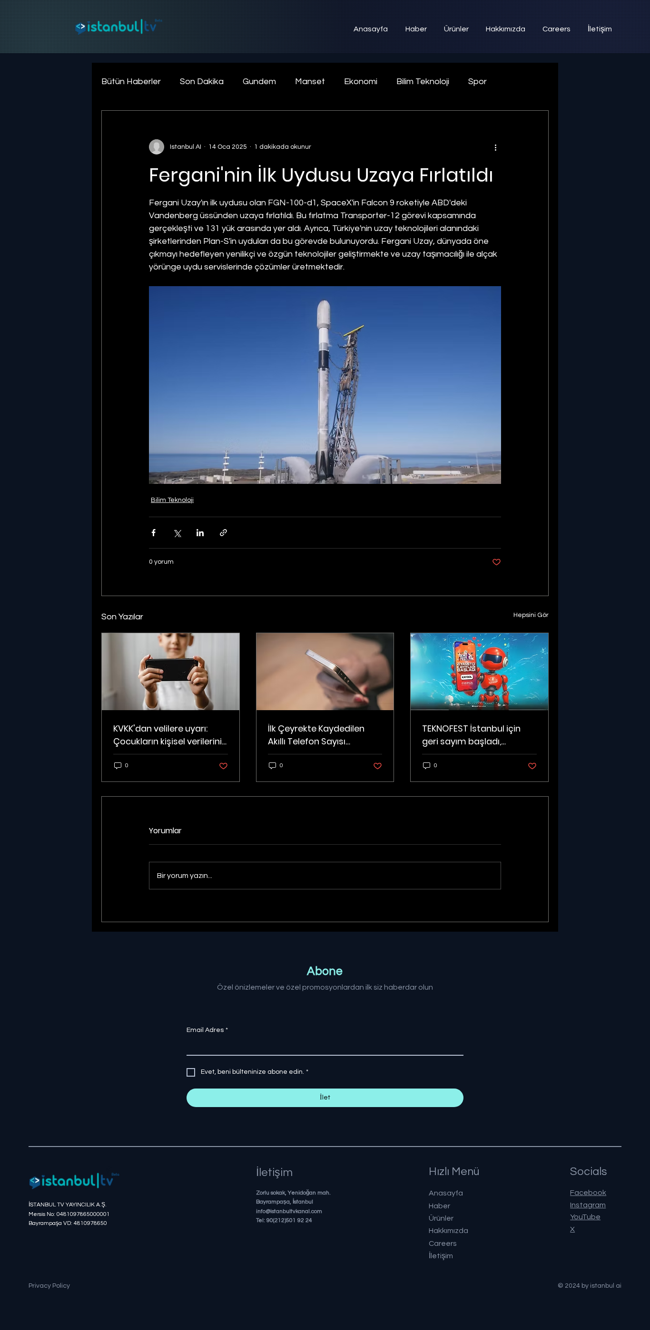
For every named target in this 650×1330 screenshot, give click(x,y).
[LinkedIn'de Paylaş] (200, 532)
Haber (439, 1206)
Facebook (588, 1192)
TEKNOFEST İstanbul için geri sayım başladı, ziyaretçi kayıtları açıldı (471, 735)
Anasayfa (446, 1193)
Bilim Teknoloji (422, 81)
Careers (443, 1243)
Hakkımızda (448, 1230)
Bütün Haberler (131, 81)
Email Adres (207, 1030)
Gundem (259, 81)
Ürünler (441, 1218)
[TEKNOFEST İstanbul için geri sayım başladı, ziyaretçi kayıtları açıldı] (479, 671)
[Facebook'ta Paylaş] (153, 532)
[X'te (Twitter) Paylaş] (176, 532)
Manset (310, 81)
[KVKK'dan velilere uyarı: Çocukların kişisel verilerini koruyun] (170, 671)
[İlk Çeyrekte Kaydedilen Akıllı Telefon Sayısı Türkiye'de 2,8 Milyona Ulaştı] (325, 671)
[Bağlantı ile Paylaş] (223, 532)
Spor (477, 81)
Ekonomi (360, 81)
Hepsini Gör (531, 615)
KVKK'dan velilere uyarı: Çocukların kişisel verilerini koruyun (167, 735)
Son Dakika (202, 81)
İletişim (441, 1256)
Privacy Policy (49, 1285)
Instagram (588, 1205)
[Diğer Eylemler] (495, 147)
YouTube (585, 1217)
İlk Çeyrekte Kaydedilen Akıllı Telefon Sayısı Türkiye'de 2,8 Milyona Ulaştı (316, 735)
